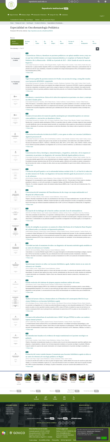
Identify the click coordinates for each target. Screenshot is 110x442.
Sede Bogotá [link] (29, 23)
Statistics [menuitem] (37, 19)
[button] (99, 1)
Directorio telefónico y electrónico (34, 418)
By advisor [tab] (94, 42)
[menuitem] (30, 19)
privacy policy (95, 434)
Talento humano (45, 411)
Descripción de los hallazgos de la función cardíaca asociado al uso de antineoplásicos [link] (54, 211)
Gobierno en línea (82, 409)
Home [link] (12, 23)
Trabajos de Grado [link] (20, 23)
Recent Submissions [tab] (15, 42)
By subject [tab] (62, 42)
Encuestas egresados (28, 407)
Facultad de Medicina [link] (40, 23)
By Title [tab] (45, 42)
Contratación (63, 407)
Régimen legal (64, 409)
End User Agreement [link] (66, 440)
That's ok (104, 438)
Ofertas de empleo (28, 413)
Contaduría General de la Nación (86, 407)
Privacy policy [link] (55, 440)
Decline (98, 438)
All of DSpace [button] (29, 19)
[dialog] (92, 434)
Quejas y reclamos (9, 413)
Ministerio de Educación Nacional (86, 411)
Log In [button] (102, 16)
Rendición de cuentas (46, 413)
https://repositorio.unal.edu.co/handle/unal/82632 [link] (40, 30)
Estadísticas (26, 411)
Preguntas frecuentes (10, 411)
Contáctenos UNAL (9, 409)
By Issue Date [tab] (27, 42)
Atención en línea (9, 407)
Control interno (45, 409)
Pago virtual (26, 409)
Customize (79, 438)
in (59, 423)
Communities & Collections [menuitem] (17, 19)
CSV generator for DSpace (48, 19)
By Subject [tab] (53, 42)
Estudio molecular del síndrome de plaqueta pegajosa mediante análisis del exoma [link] (53, 282)
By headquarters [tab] (84, 42)
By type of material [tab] (71, 42)
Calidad (44, 407)
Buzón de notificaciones (66, 411)
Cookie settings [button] (33, 440)
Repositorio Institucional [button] (53, 8)
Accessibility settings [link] (44, 440)
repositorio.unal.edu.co (38, 1)
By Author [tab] (37, 42)
